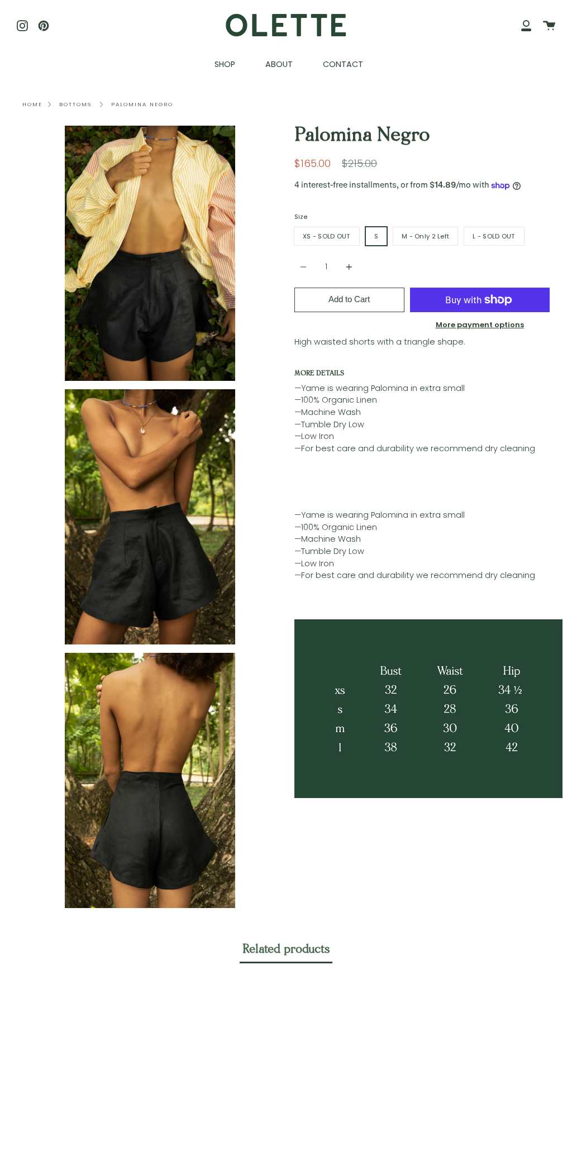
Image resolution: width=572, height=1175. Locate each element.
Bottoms (75, 104)
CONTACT (343, 64)
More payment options (480, 324)
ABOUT (279, 64)
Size (300, 216)
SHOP (224, 64)
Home (32, 104)
